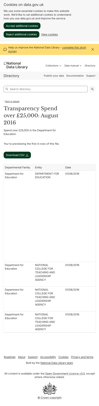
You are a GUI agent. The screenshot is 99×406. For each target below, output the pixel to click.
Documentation (75, 75)
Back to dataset (12, 101)
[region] (49, 248)
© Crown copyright (49, 397)
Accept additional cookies (22, 25)
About (21, 357)
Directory (90, 65)
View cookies (49, 34)
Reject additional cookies (21, 34)
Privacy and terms (82, 357)
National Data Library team (56, 362)
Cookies (63, 357)
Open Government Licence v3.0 (65, 373)
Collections (52, 65)
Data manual (71, 65)
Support (90, 75)
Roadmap (9, 357)
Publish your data (54, 75)
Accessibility (48, 357)
